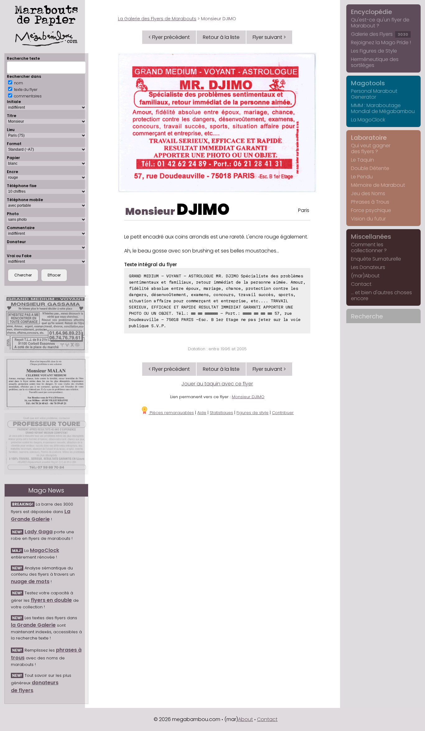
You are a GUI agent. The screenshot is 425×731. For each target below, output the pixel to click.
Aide (201, 413)
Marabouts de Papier (46, 14)
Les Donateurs (368, 267)
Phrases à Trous (370, 201)
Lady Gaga (39, 531)
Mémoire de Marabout (378, 185)
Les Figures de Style (374, 50)
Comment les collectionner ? (369, 247)
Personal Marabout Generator (374, 94)
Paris (303, 210)
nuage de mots (30, 581)
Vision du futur (368, 218)
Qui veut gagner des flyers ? (370, 148)
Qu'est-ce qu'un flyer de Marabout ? (380, 22)
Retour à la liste (221, 37)
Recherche (367, 316)
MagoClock (44, 550)
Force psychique (371, 210)
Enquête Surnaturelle (376, 258)
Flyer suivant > (269, 37)
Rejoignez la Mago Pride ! (381, 42)
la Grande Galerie (33, 625)
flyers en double (51, 600)
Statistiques (221, 413)
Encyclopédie (371, 11)
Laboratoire (369, 137)
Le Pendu (362, 176)
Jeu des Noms (368, 193)
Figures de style (252, 413)
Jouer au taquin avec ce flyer (217, 383)
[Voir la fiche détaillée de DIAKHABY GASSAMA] (46, 324)
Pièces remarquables (171, 413)
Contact (361, 284)
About (245, 719)
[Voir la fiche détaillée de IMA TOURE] (46, 443)
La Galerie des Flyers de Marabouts (157, 19)
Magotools (368, 83)
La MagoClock (368, 119)
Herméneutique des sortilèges (375, 62)
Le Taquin (362, 159)
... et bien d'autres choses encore (381, 295)
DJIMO (203, 209)
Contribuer (283, 413)
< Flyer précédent (169, 37)
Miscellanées (371, 236)
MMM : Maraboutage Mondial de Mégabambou (383, 108)
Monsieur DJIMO (248, 397)
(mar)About (365, 275)
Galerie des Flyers (379, 34)
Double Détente (370, 168)
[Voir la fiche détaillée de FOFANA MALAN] (46, 383)
